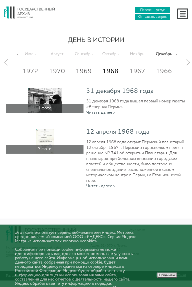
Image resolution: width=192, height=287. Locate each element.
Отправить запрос (152, 16)
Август (57, 54)
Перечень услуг (152, 10)
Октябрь (110, 54)
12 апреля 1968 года (117, 132)
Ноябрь (137, 54)
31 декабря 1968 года (120, 91)
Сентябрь (84, 54)
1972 (30, 71)
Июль (30, 54)
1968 (110, 71)
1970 (57, 71)
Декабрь (164, 54)
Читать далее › (100, 112)
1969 (84, 71)
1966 (164, 71)
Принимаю (167, 275)
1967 (137, 71)
